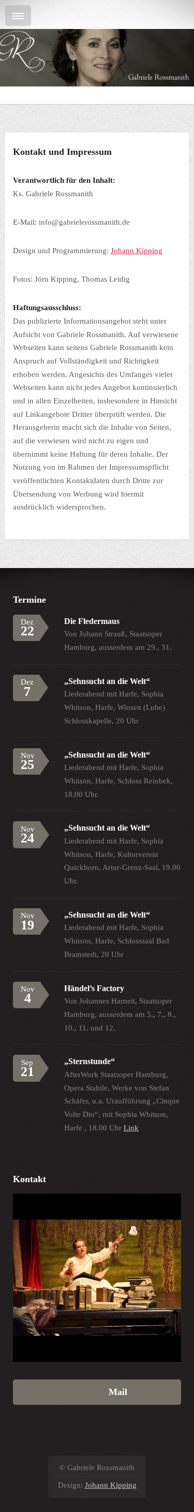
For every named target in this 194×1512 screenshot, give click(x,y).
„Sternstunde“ (89, 1061)
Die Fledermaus (92, 621)
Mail (97, 1392)
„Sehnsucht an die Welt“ (107, 681)
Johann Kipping (136, 250)
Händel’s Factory (94, 988)
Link (131, 1128)
